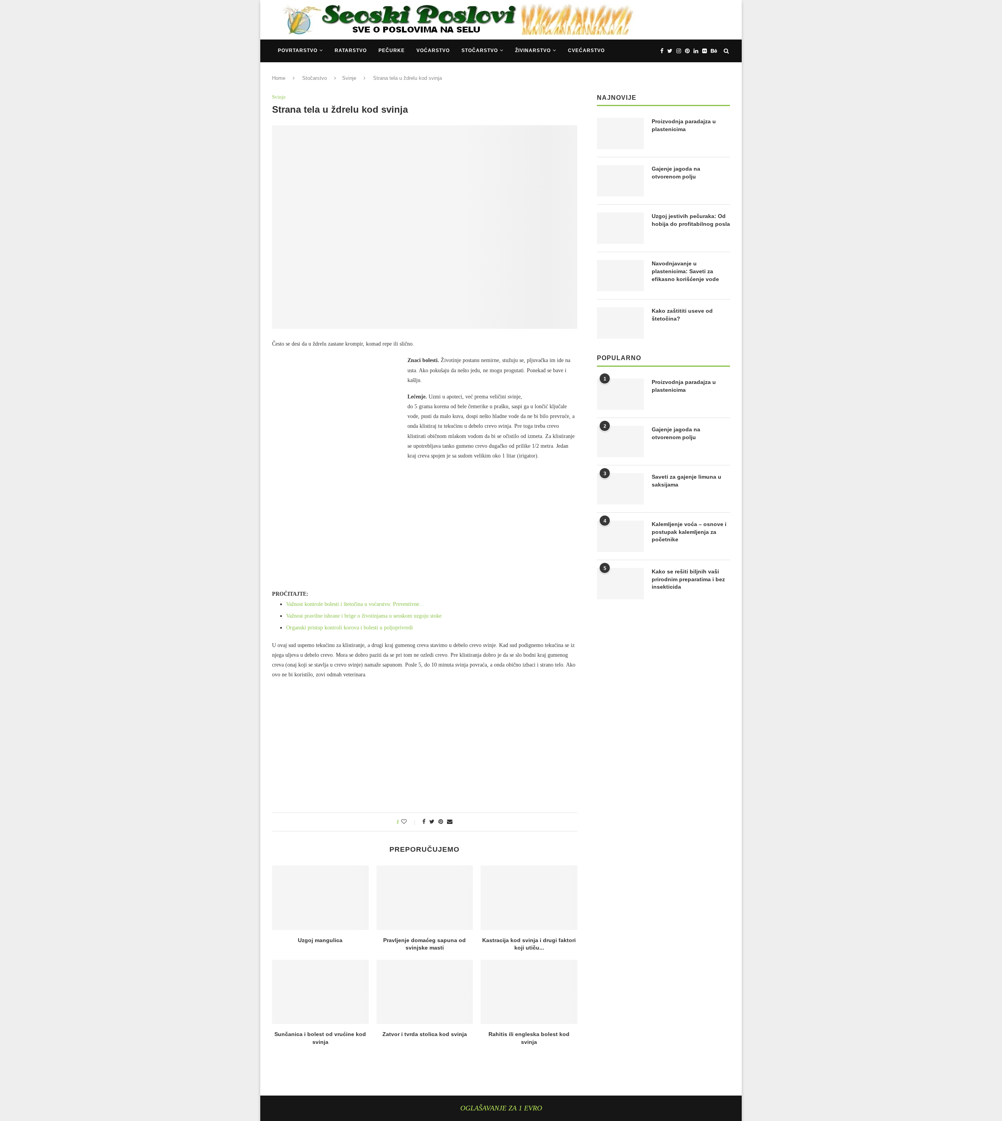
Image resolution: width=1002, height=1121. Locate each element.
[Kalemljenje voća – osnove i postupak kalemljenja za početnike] (620, 536)
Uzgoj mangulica (320, 940)
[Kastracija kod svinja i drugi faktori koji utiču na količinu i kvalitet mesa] (529, 897)
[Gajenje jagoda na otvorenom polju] (620, 180)
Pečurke (391, 50)
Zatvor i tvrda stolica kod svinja (424, 1034)
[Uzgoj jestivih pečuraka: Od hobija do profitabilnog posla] (620, 228)
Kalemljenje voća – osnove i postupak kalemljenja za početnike (689, 531)
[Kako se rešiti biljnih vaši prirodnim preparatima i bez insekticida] (620, 583)
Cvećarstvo (586, 50)
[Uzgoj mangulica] (320, 897)
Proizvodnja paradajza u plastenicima (684, 125)
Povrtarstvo (297, 50)
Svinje (349, 78)
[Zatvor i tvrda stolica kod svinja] (425, 992)
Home (278, 78)
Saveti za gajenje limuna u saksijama (686, 481)
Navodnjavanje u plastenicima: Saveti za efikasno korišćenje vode (685, 271)
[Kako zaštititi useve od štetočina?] (620, 323)
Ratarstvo (351, 50)
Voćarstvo (433, 50)
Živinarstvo (533, 50)
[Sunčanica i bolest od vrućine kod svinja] (320, 992)
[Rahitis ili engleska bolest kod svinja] (529, 992)
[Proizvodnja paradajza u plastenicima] (620, 133)
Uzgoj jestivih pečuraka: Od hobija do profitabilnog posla (691, 220)
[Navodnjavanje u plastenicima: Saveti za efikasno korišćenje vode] (620, 275)
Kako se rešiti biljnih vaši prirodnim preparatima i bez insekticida (688, 579)
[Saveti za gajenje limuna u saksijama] (620, 489)
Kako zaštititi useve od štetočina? (682, 315)
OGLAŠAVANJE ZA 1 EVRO (501, 1108)
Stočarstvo (479, 50)
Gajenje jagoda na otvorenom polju (676, 173)
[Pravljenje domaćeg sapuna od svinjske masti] (425, 897)
